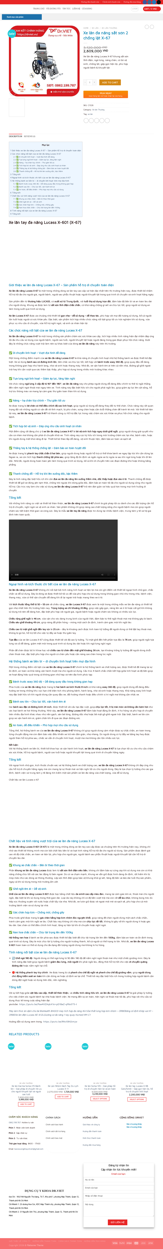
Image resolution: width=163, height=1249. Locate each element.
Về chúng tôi (53, 9)
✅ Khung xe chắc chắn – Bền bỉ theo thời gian (34, 199)
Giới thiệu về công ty (91, 1124)
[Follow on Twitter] (154, 2)
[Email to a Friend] (96, 120)
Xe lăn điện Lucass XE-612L (29, 1014)
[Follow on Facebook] (145, 2)
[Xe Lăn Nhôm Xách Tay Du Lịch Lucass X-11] (63, 1060)
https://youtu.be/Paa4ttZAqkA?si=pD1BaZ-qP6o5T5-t (48, 1004)
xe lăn (90, 114)
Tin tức (66, 9)
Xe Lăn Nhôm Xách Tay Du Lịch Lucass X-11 (63, 1087)
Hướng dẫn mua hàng (132, 2)
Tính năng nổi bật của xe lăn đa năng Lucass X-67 (33, 210)
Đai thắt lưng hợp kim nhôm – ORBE (106, 1011)
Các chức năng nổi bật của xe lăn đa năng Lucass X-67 (35, 154)
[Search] (30, 8)
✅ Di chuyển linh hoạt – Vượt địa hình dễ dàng (34, 157)
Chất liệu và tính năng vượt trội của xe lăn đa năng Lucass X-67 (40, 196)
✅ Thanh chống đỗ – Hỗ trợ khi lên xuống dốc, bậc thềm (38, 171)
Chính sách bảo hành (54, 1124)
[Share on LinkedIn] (107, 120)
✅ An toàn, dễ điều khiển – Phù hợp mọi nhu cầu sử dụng (38, 189)
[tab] (15, 136)
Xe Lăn (95, 28)
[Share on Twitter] (91, 120)
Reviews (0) (29, 137)
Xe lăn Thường (109, 28)
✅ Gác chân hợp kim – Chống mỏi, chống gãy (33, 205)
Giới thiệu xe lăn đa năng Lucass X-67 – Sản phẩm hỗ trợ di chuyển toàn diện (45, 150)
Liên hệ (76, 9)
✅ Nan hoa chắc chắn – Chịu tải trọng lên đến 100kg (36, 207)
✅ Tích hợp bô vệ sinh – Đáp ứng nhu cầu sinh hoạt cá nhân (39, 165)
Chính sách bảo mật (54, 1138)
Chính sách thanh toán (111, 2)
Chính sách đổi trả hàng (55, 1131)
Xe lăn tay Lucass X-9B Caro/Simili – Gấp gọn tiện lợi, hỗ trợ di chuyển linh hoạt (137, 1089)
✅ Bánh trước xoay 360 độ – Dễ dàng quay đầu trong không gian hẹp (43, 184)
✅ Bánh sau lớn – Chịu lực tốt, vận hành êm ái (34, 187)
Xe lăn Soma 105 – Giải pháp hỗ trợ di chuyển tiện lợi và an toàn (100, 1087)
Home (86, 28)
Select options (100, 1099)
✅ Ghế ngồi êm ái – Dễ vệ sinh (27, 202)
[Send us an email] (159, 2)
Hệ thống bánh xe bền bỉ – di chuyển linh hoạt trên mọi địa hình (39, 181)
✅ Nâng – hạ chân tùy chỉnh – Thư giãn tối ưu (33, 162)
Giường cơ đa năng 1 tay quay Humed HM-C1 (67, 1014)
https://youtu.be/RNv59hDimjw (60, 1021)
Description (15, 137)
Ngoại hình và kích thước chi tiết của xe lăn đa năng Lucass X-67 (40, 177)
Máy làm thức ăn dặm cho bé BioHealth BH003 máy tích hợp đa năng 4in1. (48, 1011)
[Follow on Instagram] (149, 2)
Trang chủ (39, 9)
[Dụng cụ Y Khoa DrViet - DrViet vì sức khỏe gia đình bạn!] (13, 8)
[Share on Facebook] (86, 120)
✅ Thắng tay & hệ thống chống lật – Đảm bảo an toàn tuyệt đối (41, 168)
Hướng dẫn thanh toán (90, 2)
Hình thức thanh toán (92, 1138)
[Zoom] (13, 93)
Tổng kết (15, 174)
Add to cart (110, 82)
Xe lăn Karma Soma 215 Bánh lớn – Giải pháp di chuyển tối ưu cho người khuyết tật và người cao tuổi (26, 1090)
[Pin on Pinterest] (101, 120)
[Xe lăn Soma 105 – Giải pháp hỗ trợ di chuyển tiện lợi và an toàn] (100, 1060)
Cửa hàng (87, 9)
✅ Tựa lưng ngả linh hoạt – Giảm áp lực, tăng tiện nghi (37, 160)
